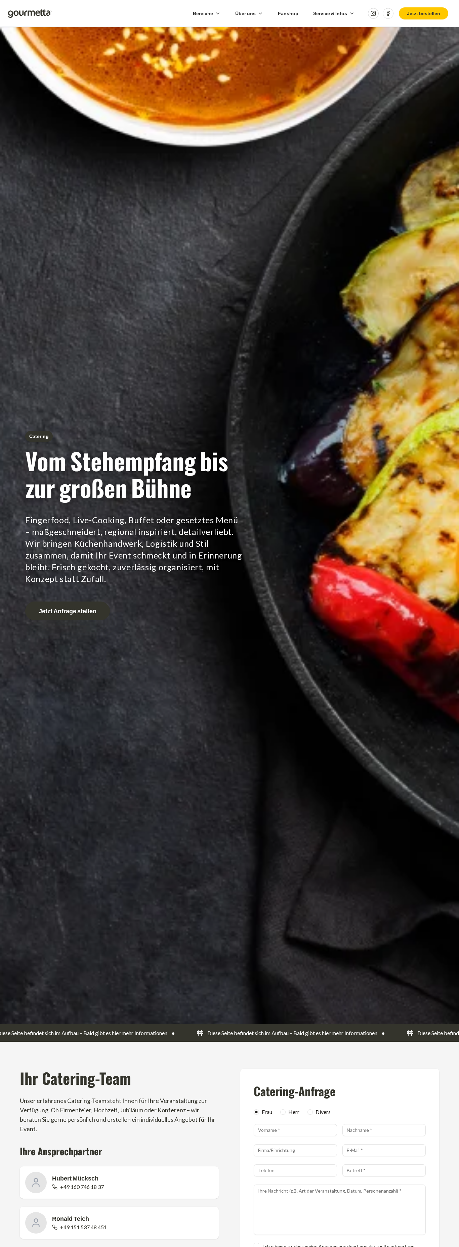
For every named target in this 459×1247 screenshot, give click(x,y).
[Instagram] (373, 13)
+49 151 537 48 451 (83, 1227)
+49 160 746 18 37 (82, 1187)
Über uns (245, 13)
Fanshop (288, 13)
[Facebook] (388, 13)
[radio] (256, 1112)
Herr (293, 1112)
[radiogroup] (340, 1112)
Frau (267, 1112)
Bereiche (203, 13)
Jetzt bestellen (423, 13)
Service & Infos (330, 13)
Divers (323, 1112)
